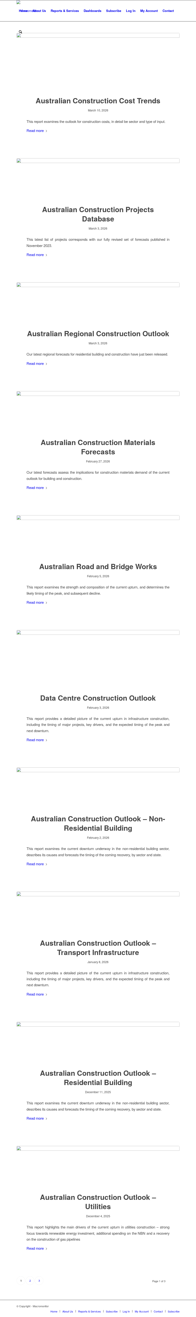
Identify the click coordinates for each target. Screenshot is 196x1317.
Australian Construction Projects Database (98, 214)
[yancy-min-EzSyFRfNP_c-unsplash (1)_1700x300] (98, 535)
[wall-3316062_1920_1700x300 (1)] (98, 411)
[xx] (98, 1166)
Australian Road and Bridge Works (98, 566)
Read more (35, 130)
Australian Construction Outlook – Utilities (98, 1201)
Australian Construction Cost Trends (98, 100)
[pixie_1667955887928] (98, 61)
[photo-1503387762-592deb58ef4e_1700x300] (98, 178)
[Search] (20, 31)
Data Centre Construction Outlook (98, 698)
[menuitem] (23, 10)
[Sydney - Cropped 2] (98, 787)
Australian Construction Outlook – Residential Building (98, 1077)
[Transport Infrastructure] (98, 912)
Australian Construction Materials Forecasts (98, 446)
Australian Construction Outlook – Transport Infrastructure (98, 947)
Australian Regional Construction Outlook (98, 333)
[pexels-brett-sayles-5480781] (98, 658)
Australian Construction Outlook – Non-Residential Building (98, 823)
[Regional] (98, 302)
